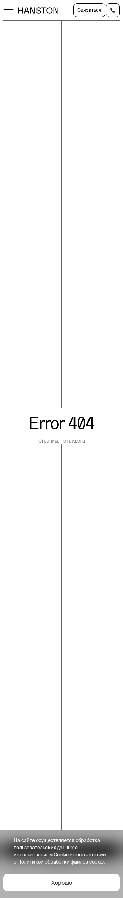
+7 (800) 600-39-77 (113, 10)
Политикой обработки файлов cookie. (61, 862)
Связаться (89, 10)
